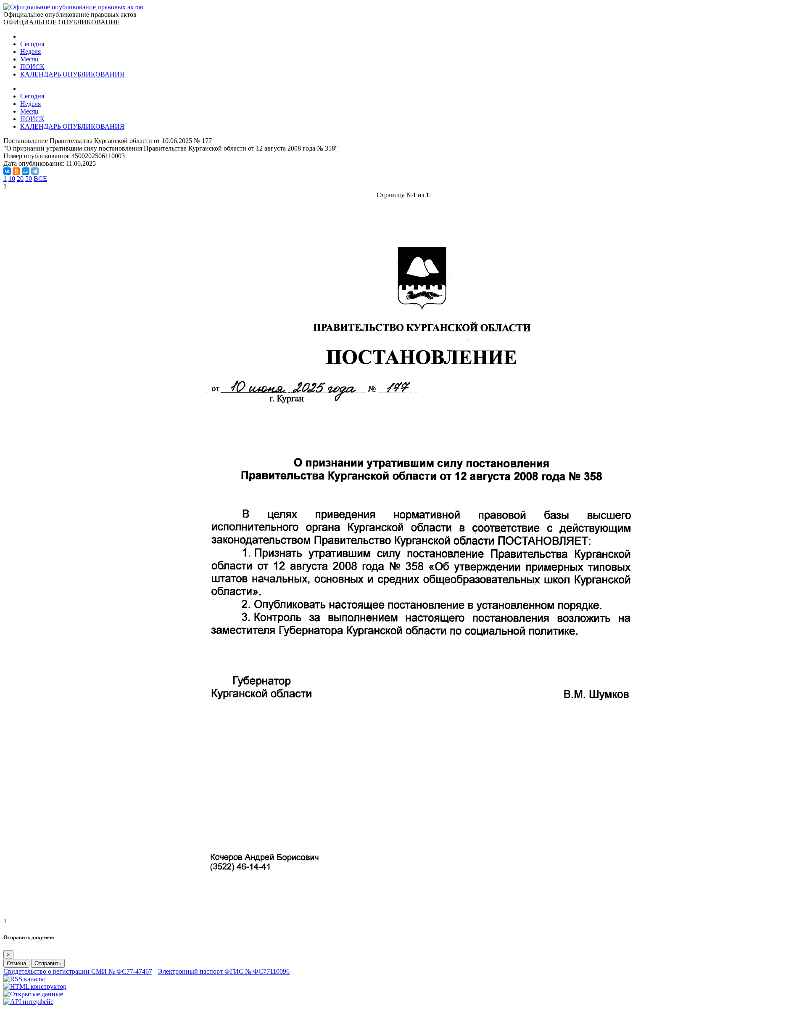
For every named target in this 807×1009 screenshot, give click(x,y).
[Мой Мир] (25, 171)
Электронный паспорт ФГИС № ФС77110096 (224, 971)
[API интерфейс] (28, 1001)
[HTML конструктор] (34, 986)
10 (11, 178)
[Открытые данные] (33, 994)
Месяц (29, 59)
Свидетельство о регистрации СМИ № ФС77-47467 (77, 971)
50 (28, 178)
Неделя (30, 51)
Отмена (16, 963)
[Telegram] (35, 171)
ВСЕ (40, 178)
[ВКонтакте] (7, 171)
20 (20, 178)
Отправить (47, 963)
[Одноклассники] (16, 171)
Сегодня (32, 44)
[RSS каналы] (24, 979)
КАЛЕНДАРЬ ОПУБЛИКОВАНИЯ (72, 74)
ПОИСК (32, 66)
